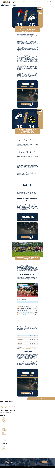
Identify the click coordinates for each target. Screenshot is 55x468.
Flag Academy (38, 1)
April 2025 (3, 427)
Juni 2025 (3, 425)
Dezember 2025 (4, 421)
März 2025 (3, 428)
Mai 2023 (3, 438)
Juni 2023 (3, 437)
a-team (3, 445)
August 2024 (4, 430)
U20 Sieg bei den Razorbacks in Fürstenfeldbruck (7, 406)
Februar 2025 (4, 429)
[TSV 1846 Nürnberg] (13, 2)
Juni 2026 (3, 418)
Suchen (41, 398)
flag (2, 447)
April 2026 (3, 420)
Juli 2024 (3, 431)
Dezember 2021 (4, 440)
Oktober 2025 (4, 422)
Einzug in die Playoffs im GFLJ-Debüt (5, 404)
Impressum (25, 466)
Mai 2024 (3, 432)
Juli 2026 (3, 417)
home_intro (3, 448)
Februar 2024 (4, 434)
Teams (23, 1)
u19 (2, 453)
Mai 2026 (3, 419)
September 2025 (4, 423)
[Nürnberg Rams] (7, 2)
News (18, 1)
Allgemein (3, 446)
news (2, 449)
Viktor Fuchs (39, 9)
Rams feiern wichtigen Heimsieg (5, 407)
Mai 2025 (3, 426)
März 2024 (3, 433)
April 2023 (3, 439)
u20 (2, 454)
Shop (44, 1)
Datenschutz (29, 466)
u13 (2, 451)
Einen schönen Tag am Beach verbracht (6, 405)
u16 (2, 452)
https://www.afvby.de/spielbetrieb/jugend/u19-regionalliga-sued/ (28, 320)
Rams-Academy (29, 1)
